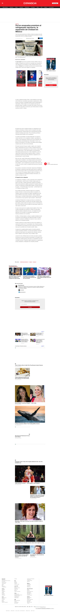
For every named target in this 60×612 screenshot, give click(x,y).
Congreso (3, 591)
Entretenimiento (17, 587)
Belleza (3, 601)
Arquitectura (16, 596)
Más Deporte (29, 593)
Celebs (15, 583)
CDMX (3, 592)
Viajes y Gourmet (5, 602)
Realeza (3, 598)
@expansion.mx (31, 606)
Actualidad (29, 584)
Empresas (11, 7)
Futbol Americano (30, 591)
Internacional (27, 7)
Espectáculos (4, 597)
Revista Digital (55, 3)
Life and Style (51, 7)
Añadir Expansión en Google (30, 38)
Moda (3, 600)
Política (16, 7)
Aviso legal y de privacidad (20, 610)
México (3, 590)
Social (15, 601)
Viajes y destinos (30, 599)
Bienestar (28, 601)
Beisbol (28, 590)
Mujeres (45, 7)
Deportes (16, 588)
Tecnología (33, 7)
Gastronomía (29, 597)
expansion (35, 606)
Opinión (3, 594)
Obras (38, 7)
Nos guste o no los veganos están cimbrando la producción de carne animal (29, 277)
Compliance (12, 610)
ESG (41, 7)
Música (15, 590)
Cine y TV (16, 589)
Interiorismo (16, 597)
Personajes (29, 600)
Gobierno (3, 589)
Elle (15, 580)
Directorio (33, 610)
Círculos (3, 599)
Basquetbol (29, 592)
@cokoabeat (23, 59)
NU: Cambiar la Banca (51, 70)
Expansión (3, 578)
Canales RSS (28, 610)
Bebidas (28, 598)
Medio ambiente (17, 600)
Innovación (29, 579)
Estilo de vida (16, 584)
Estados (3, 593)
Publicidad (8, 610)
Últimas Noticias (5, 7)
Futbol (28, 589)
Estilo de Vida (29, 602)
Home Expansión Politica (6, 580)
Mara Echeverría (21, 285)
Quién (3, 596)
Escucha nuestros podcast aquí (52, 164)
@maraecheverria (22, 292)
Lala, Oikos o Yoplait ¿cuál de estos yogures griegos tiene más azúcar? (44, 277)
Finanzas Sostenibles (30, 578)
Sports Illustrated (30, 588)
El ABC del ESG (29, 580)
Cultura (15, 578)
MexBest (28, 596)
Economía (21, 7)
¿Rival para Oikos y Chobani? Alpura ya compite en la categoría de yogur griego (15, 277)
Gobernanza (16, 602)
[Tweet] (38, 38)
